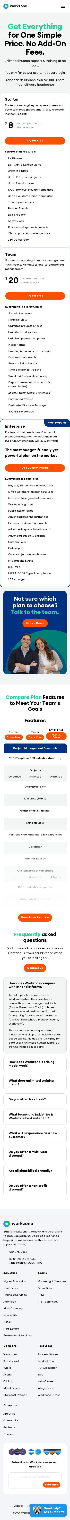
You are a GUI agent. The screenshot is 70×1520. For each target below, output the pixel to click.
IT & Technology (48, 1302)
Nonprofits (10, 1315)
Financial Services (15, 1295)
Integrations (46, 1388)
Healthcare (11, 1288)
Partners (9, 1427)
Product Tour (46, 1361)
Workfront (10, 1354)
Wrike (7, 1368)
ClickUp (8, 1381)
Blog (40, 1374)
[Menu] (63, 6)
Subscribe (52, 1484)
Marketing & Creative (52, 1281)
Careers (8, 1434)
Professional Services (17, 1335)
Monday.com (12, 1388)
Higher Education (14, 1281)
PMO (41, 1295)
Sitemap (19, 1506)
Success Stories (48, 1354)
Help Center (46, 1381)
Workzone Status (49, 1395)
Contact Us (11, 1420)
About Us (9, 1414)
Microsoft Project (15, 1395)
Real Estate (11, 1329)
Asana (7, 1374)
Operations (45, 1288)
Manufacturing (13, 1308)
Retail (7, 1322)
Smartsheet (11, 1361)
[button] (35, 985)
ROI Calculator (47, 1368)
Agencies (9, 1302)
